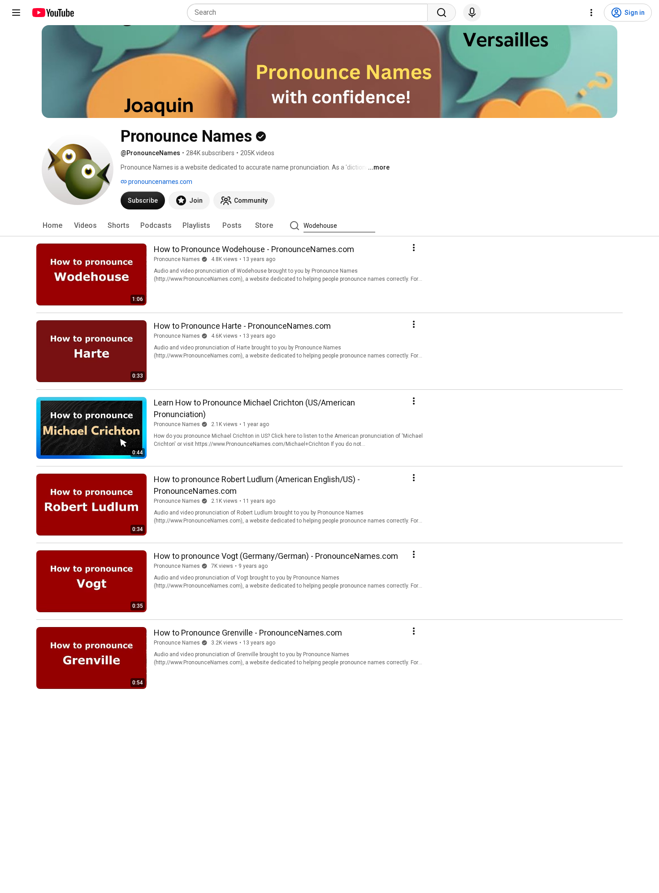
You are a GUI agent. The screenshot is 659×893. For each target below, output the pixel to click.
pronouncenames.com (159, 181)
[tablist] (329, 225)
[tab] (52, 225)
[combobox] (310, 12)
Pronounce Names (177, 259)
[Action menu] (414, 248)
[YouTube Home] (52, 12)
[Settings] (591, 12)
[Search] (441, 13)
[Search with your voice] (472, 13)
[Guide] (16, 12)
